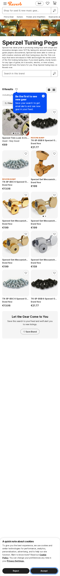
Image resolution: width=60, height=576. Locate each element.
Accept (44, 571)
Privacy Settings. (15, 561)
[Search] (54, 10)
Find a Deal (8, 17)
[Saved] (48, 3)
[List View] (54, 90)
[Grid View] (49, 90)
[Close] (43, 96)
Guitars (20, 17)
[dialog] (30, 557)
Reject (16, 571)
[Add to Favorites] (16, 89)
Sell (39, 3)
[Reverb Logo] (15, 4)
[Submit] (54, 73)
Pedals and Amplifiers (35, 17)
